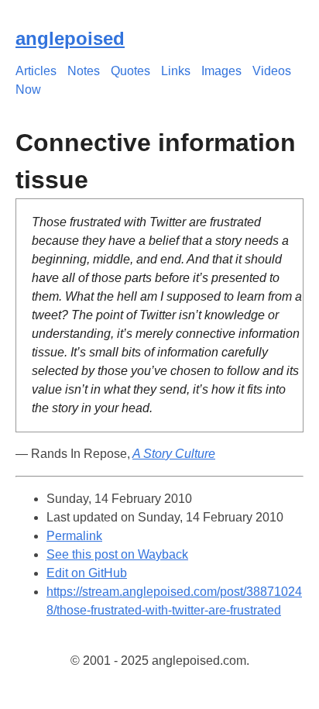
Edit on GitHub (86, 573)
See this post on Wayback (117, 554)
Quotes (130, 70)
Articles (36, 70)
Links (175, 70)
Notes (83, 70)
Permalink (74, 535)
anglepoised (70, 38)
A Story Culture (173, 453)
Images (221, 70)
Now (28, 89)
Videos (271, 70)
